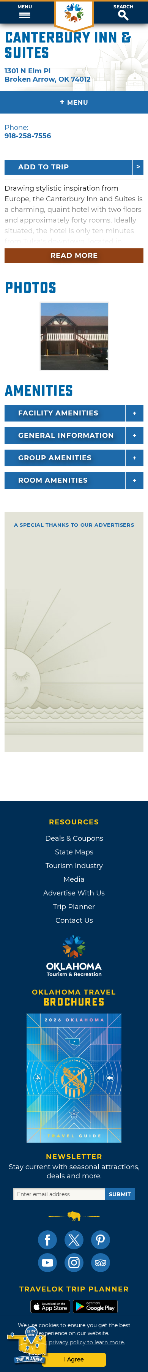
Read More (74, 255)
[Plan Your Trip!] (27, 1345)
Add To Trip (43, 167)
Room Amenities (53, 480)
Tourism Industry (74, 866)
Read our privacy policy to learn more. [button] (74, 1342)
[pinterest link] (100, 1239)
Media (74, 879)
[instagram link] (74, 1262)
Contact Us (74, 920)
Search (123, 6)
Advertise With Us (74, 893)
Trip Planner (74, 907)
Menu (24, 6)
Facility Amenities (58, 413)
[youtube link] (47, 1262)
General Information (66, 435)
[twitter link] (74, 1239)
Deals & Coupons (74, 838)
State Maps (74, 852)
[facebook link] (47, 1239)
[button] (24, 12)
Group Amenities (54, 458)
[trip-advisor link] (100, 1262)
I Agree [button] (74, 1359)
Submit (120, 1194)
